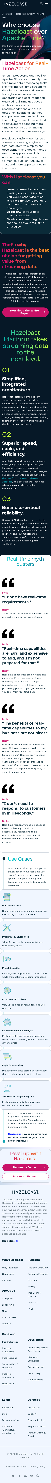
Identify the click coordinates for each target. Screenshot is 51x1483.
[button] (41, 4)
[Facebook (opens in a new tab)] (19, 1476)
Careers (6, 1324)
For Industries (10, 1342)
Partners (6, 1280)
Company (7, 1299)
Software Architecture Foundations (9, 1430)
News (5, 1311)
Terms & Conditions (16, 1467)
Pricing (31, 1287)
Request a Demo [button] (24, 1167)
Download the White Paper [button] (24, 312)
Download (33, 1303)
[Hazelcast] (15, 4)
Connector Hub (36, 1367)
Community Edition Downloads (38, 1349)
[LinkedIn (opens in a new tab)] (25, 1476)
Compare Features (38, 1274)
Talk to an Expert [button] (25, 1177)
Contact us (14, 1134)
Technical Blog (35, 1380)
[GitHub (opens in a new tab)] (38, 1476)
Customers (8, 1274)
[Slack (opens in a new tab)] (31, 1476)
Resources (7, 1408)
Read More (8, 1241)
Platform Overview (38, 1268)
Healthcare (8, 1384)
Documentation (10, 1420)
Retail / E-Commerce (8, 1376)
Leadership (8, 1305)
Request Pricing (36, 1420)
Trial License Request (34, 1294)
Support (32, 1414)
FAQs (30, 1309)
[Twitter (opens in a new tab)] (13, 1476)
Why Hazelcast (10, 1268)
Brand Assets (9, 1318)
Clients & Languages (33, 1359)
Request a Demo (36, 1427)
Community (34, 1374)
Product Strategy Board (37, 1434)
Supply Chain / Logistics (10, 1366)
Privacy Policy (37, 1467)
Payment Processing (8, 1350)
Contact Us (34, 1408)
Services (32, 1280)
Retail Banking (9, 1358)
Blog (4, 1414)
